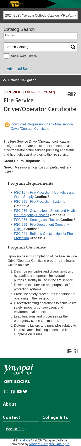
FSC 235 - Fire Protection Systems (39, 201)
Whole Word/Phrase (23, 55)
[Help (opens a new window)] (74, 94)
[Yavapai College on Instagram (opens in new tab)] (7, 392)
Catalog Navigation (22, 80)
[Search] (73, 47)
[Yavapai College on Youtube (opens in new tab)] (20, 392)
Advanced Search (20, 68)
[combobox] (40, 15)
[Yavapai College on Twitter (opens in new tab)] (26, 392)
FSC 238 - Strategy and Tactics (37, 220)
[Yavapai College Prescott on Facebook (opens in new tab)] (13, 392)
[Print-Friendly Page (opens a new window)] (69, 94)
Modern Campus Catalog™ (49, 444)
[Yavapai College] (18, 369)
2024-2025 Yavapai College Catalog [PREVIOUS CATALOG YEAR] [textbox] (41, 15)
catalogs (24, 440)
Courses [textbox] (10, 35)
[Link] (40, 3)
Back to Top (15, 429)
